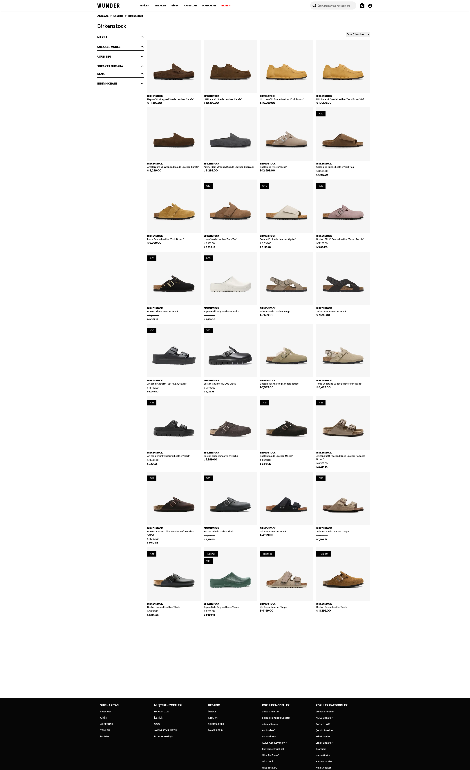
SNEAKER (160, 6)
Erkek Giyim (323, 736)
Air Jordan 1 (268, 730)
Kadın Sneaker (324, 761)
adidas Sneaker (325, 712)
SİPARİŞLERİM (216, 724)
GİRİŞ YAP (213, 718)
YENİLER (144, 6)
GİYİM (174, 6)
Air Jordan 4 (269, 736)
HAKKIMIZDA (161, 712)
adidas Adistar (270, 712)
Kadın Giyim (323, 755)
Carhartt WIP (323, 724)
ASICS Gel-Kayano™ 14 (275, 743)
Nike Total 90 (269, 768)
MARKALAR (209, 6)
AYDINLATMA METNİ (165, 730)
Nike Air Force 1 (270, 755)
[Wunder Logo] (108, 5)
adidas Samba (270, 724)
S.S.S (157, 724)
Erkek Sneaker (324, 743)
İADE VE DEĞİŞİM (163, 736)
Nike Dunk (268, 761)
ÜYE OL (212, 712)
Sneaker (118, 16)
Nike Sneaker (323, 768)
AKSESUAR (190, 6)
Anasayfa (103, 16)
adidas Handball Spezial (276, 718)
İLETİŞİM (159, 718)
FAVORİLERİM (215, 730)
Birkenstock (135, 16)
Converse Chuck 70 (273, 749)
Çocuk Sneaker (324, 730)
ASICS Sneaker (324, 718)
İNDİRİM (226, 6)
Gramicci (321, 749)
